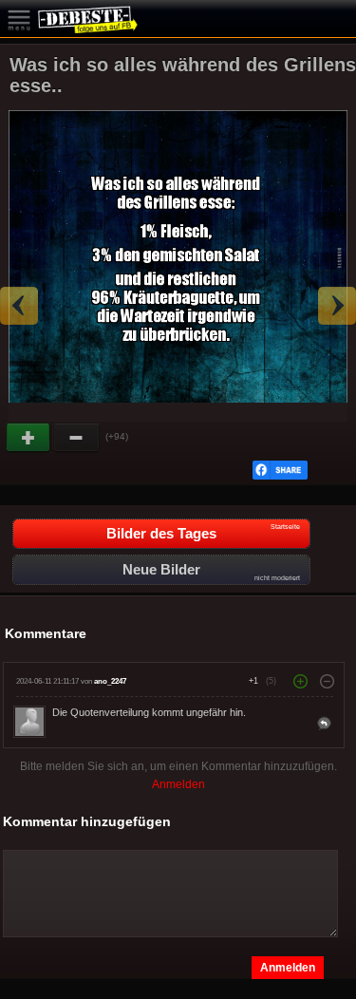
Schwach (77, 438)
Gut (29, 438)
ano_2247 (110, 681)
